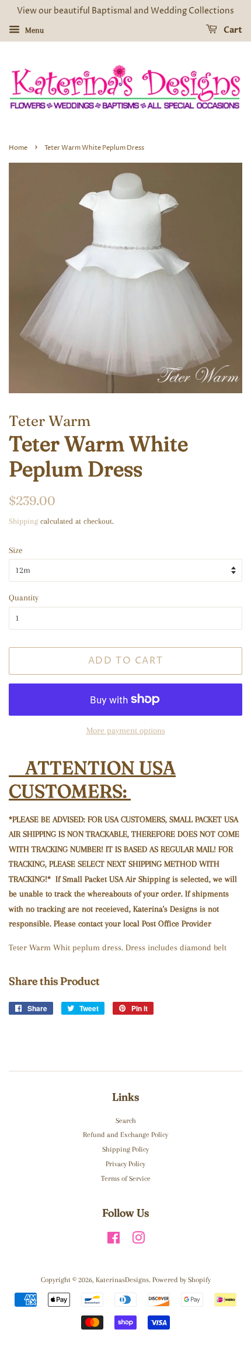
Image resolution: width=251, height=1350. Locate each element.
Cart (232, 30)
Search (126, 1121)
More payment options (125, 730)
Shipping (23, 521)
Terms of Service (126, 1178)
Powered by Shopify (181, 1280)
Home (18, 147)
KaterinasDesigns (122, 1280)
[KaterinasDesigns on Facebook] (113, 1240)
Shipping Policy (125, 1149)
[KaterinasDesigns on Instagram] (138, 1240)
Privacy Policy (125, 1164)
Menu (33, 30)
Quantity (24, 597)
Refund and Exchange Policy (125, 1135)
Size (16, 550)
